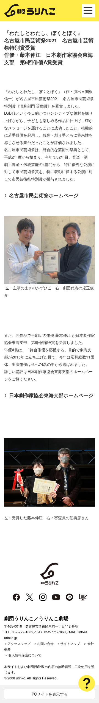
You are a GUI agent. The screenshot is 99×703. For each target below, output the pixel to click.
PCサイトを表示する (50, 694)
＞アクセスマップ (17, 643)
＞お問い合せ (44, 643)
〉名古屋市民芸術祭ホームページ (41, 195)
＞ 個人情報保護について (22, 655)
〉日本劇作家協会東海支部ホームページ (48, 395)
